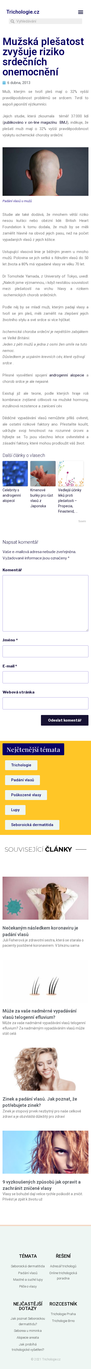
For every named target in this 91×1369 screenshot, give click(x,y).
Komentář (12, 570)
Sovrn (82, 521)
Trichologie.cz (22, 12)
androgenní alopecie (66, 375)
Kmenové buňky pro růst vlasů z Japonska (41, 498)
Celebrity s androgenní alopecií (12, 495)
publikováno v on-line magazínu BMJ (35, 122)
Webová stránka (18, 692)
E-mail (10, 666)
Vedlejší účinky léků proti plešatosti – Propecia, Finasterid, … (69, 500)
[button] (80, 12)
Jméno (10, 640)
